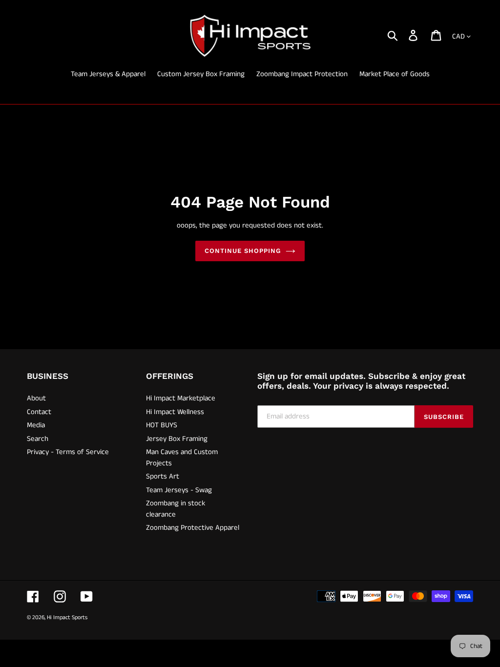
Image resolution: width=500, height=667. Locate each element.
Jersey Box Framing (177, 439)
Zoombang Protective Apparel (192, 527)
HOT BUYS (161, 425)
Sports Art (162, 476)
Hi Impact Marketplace (180, 398)
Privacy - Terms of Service (68, 452)
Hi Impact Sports (67, 617)
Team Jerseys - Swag (179, 490)
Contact (39, 412)
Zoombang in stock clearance (175, 509)
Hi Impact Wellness (175, 412)
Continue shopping (243, 250)
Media (36, 425)
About (36, 398)
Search (37, 439)
